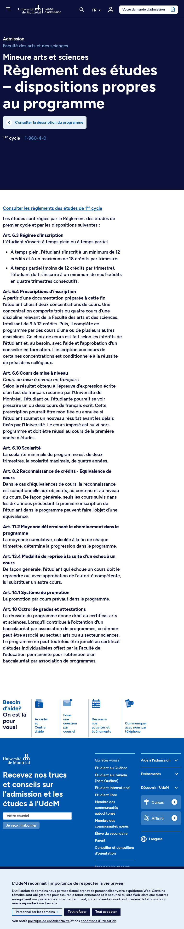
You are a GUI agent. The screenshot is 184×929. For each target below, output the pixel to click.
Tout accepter (106, 912)
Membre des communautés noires (112, 823)
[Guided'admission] (46, 758)
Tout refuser (77, 912)
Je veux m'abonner (21, 825)
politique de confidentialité (49, 921)
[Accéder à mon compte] (110, 9)
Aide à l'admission (155, 760)
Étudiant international (112, 788)
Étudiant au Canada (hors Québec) (111, 778)
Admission (13, 39)
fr (95, 10)
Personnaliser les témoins (37, 912)
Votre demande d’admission (143, 9)
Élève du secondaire (111, 833)
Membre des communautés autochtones (106, 808)
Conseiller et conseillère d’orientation (114, 851)
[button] (8, 9)
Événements (151, 774)
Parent (100, 840)
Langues (155, 839)
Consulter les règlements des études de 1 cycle (52, 208)
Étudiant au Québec (111, 768)
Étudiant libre (106, 795)
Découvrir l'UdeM (155, 788)
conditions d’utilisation (98, 921)
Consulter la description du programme (49, 122)
